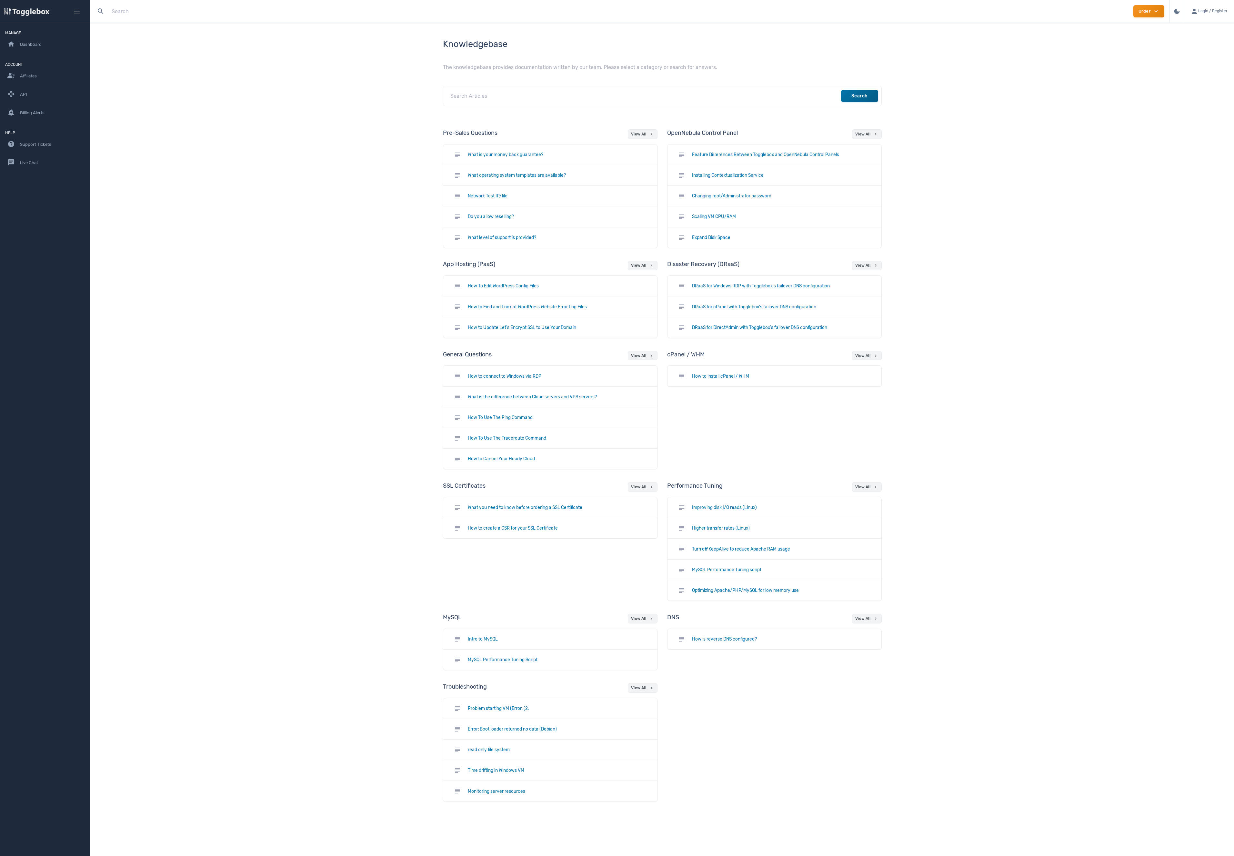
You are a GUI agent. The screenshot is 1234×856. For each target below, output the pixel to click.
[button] (1209, 11)
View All (642, 134)
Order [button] (1149, 11)
